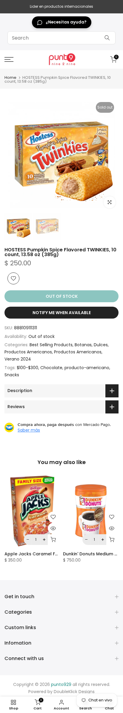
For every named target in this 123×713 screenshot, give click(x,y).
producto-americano (86, 368)
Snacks (11, 375)
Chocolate (51, 368)
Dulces (101, 345)
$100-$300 (27, 368)
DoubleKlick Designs (74, 692)
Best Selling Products (51, 345)
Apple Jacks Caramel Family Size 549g (46, 554)
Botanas (83, 345)
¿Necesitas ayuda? (66, 22)
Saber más (29, 430)
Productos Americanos (28, 352)
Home (10, 77)
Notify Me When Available (62, 313)
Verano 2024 (17, 359)
